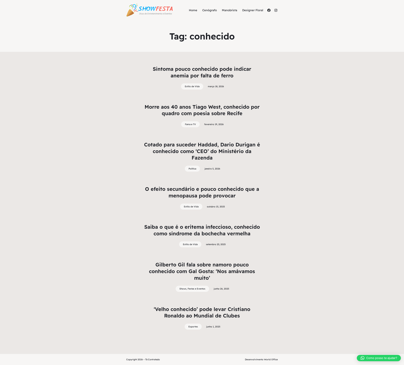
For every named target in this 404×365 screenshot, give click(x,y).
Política (192, 168)
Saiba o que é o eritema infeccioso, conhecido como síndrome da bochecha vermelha (202, 230)
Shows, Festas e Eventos (192, 288)
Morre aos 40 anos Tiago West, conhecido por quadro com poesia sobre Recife (202, 110)
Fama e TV (190, 124)
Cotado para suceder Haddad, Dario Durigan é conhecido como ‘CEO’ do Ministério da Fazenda (202, 151)
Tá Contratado (152, 359)
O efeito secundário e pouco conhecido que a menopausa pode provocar (202, 192)
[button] (379, 358)
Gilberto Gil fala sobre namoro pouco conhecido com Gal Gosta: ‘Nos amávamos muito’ (202, 271)
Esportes (193, 326)
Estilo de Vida (192, 86)
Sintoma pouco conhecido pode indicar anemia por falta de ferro (202, 72)
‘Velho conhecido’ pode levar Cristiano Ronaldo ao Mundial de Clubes (202, 312)
